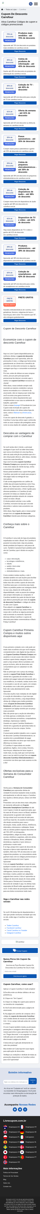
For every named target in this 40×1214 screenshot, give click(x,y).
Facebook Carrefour (14, 928)
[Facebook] (15, 1109)
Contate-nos (7, 1186)
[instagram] (25, 1109)
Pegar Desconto (20, 51)
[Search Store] (31, 4)
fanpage (17, 405)
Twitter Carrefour (13, 925)
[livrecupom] (7, 3)
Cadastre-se (33, 1081)
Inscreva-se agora (20, 976)
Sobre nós (6, 1183)
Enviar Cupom (21, 951)
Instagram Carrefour (14, 933)
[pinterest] (20, 1109)
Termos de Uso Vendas (10, 1176)
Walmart (17, 413)
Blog (4, 1179)
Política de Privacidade (10, 1172)
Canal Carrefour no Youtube (17, 930)
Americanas (27, 413)
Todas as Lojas (11, 9)
